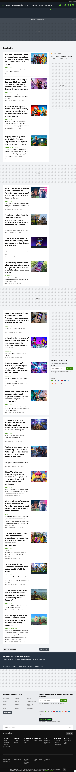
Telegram (65, 5)
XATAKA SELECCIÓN (17, 5)
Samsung (30, 666)
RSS (52, 383)
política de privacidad (59, 703)
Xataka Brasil (6, 761)
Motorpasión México (47, 759)
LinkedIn (58, 383)
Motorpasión (47, 740)
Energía (17, 701)
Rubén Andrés (12, 209)
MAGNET (41, 5)
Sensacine (26, 740)
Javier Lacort (12, 159)
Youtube (70, 5)
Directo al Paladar (38, 740)
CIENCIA (26, 5)
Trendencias (57, 740)
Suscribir (69, 368)
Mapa (54, 60)
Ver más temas (8, 712)
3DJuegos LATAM (17, 759)
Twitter (73, 5)
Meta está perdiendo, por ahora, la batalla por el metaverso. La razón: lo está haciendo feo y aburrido (16, 620)
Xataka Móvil (6, 742)
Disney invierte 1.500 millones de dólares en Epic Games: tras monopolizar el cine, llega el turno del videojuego (16, 425)
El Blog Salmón (67, 740)
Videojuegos (8, 67)
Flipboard (55, 383)
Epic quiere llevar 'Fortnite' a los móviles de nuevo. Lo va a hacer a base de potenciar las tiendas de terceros (17, 343)
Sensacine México (26, 759)
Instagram (68, 5)
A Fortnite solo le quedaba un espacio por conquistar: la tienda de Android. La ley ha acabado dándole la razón (17, 59)
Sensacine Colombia (26, 763)
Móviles (5, 701)
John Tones (11, 74)
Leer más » (16, 71)
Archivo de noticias (10, 649)
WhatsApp (60, 5)
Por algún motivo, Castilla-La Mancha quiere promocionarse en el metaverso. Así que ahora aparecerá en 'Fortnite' (16, 220)
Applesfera (5, 744)
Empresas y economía (11, 628)
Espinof (25, 742)
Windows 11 (30, 708)
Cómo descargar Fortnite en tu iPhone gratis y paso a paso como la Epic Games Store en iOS (17, 242)
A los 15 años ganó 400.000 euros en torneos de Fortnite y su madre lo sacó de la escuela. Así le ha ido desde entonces (17, 193)
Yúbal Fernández (12, 257)
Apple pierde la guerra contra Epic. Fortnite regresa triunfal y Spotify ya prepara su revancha (16, 140)
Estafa (66, 58)
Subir (68, 733)
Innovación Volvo (40, 19)
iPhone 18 (70, 56)
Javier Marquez (12, 100)
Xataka (5, 740)
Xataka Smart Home (6, 747)
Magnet (7, 228)
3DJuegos (16, 740)
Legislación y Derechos (11, 147)
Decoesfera (57, 742)
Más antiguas (44, 649)
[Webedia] (72, 1)
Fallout (57, 56)
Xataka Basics (8, 249)
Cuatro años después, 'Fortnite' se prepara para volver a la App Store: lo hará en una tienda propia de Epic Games (16, 368)
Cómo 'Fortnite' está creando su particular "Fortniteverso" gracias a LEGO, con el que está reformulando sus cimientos (16, 478)
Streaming (14, 666)
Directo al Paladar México (38, 759)
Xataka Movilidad (31, 701)
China (52, 56)
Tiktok (63, 5)
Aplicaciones (8, 275)
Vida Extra (16, 742)
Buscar (70, 727)
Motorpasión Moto (47, 743)
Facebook (58, 380)
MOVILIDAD (34, 5)
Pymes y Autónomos (67, 743)
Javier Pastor (12, 609)
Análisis (20, 666)
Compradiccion (57, 744)
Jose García (11, 232)
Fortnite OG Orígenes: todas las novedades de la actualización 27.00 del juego (16, 568)
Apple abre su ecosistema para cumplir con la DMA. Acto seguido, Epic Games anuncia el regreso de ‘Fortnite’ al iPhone (16, 452)
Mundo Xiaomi (6, 750)
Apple (24, 666)
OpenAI (61, 58)
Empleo (17, 708)
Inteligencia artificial (38, 666)
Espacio (29, 698)
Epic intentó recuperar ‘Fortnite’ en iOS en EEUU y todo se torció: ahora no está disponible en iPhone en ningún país (16, 111)
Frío (71, 58)
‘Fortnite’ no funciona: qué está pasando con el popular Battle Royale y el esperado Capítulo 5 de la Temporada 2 (16, 396)
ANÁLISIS (7, 5)
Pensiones (63, 56)
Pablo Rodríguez (13, 641)
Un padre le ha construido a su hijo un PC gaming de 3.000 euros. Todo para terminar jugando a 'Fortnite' (16, 595)
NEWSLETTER (49, 5)
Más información (49, 770)
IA (57, 58)
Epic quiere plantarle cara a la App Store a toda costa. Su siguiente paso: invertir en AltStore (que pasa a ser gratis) (17, 267)
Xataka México (6, 759)
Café (54, 58)
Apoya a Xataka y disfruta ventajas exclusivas (49, 721)
